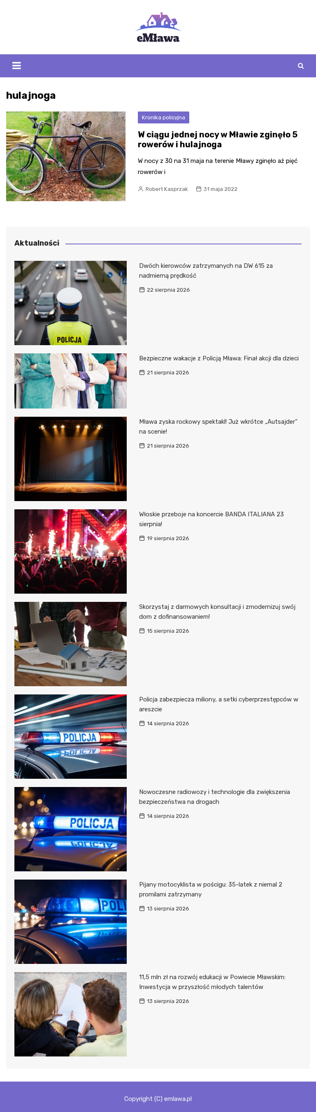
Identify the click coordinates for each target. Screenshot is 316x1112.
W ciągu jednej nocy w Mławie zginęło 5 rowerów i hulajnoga (217, 139)
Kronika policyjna (163, 117)
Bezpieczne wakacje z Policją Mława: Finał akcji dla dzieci (219, 358)
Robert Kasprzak (167, 189)
